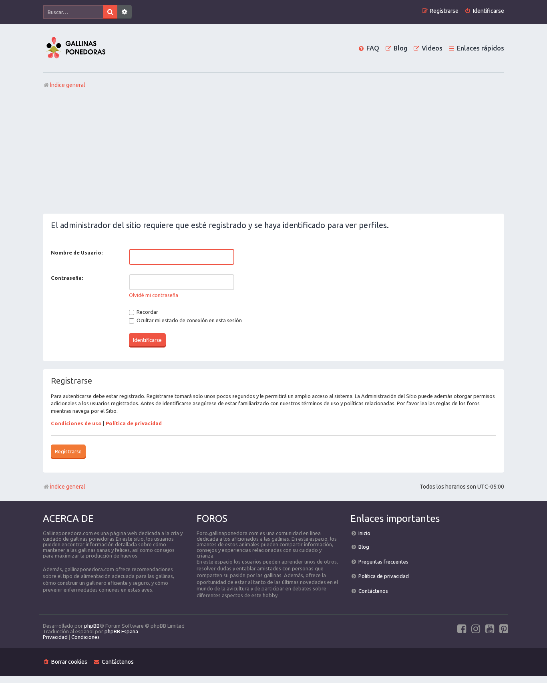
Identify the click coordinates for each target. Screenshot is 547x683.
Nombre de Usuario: (77, 252)
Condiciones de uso (76, 423)
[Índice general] (76, 48)
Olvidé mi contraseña (153, 295)
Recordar (146, 312)
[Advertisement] (273, 153)
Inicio (364, 533)
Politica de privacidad (383, 576)
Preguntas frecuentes (383, 561)
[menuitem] (484, 11)
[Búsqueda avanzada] (124, 12)
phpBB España (121, 631)
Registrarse (68, 451)
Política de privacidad (134, 423)
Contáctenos (373, 591)
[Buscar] (110, 12)
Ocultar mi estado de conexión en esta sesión (188, 320)
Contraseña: (67, 278)
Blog (363, 547)
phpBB (92, 625)
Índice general (67, 486)
